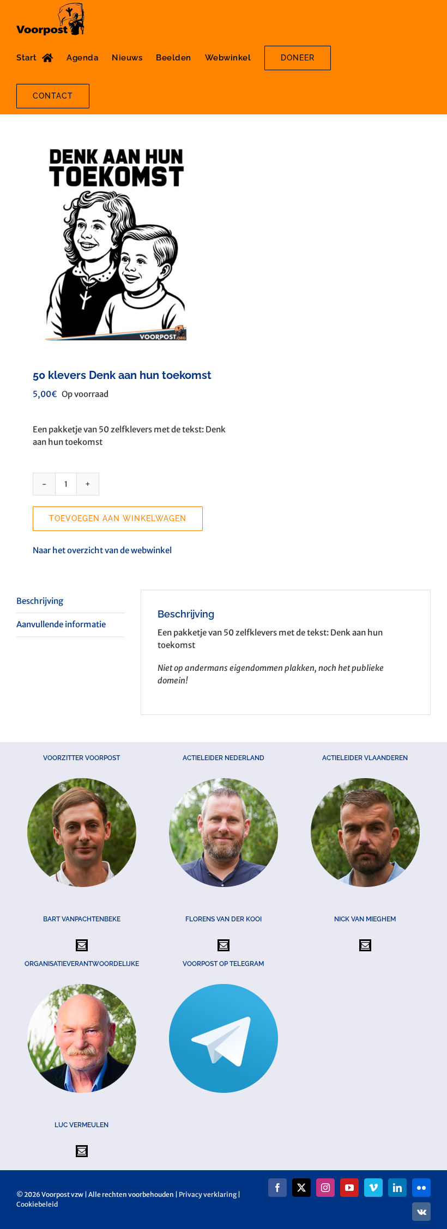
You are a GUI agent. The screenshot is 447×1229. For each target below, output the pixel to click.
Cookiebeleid (37, 1204)
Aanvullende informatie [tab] (61, 624)
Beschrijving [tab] (39, 601)
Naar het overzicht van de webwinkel (102, 550)
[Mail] (82, 945)
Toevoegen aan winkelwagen (117, 518)
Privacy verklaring (208, 1194)
